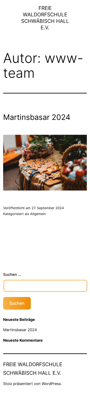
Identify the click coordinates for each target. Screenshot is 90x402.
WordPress (51, 383)
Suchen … (12, 274)
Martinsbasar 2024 (36, 117)
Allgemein (38, 214)
